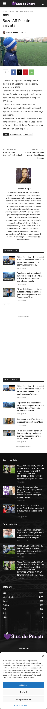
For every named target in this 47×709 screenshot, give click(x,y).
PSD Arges (27, 134)
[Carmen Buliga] (4, 32)
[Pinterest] (25, 72)
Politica (11, 11)
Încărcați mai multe (23, 447)
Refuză (23, 692)
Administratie (7, 264)
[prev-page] (4, 305)
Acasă (5, 11)
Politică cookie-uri (21, 705)
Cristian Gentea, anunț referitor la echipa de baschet (34, 155)
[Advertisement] (23, 342)
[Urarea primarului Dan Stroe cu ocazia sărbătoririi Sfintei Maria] (9, 421)
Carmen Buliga (12, 32)
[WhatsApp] (31, 72)
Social (5, 296)
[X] (19, 72)
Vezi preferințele (23, 699)
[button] (43, 655)
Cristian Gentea (15, 134)
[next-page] (8, 305)
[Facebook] (13, 72)
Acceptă (23, 685)
